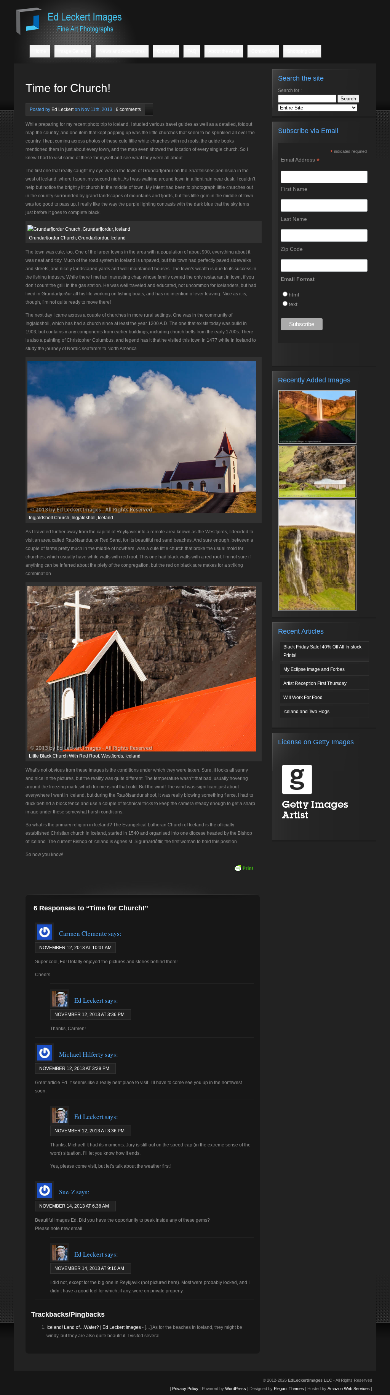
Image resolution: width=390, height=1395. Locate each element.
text (293, 304)
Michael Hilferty (81, 1054)
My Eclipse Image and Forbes (314, 669)
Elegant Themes (289, 1388)
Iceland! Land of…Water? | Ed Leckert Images (93, 1327)
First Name (294, 189)
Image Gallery (72, 51)
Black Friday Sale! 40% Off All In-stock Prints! (322, 651)
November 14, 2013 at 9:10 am (89, 1268)
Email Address (300, 159)
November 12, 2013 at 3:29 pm (74, 1068)
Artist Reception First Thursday (315, 683)
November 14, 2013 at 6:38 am (74, 1206)
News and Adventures (122, 51)
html (294, 295)
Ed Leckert (62, 109)
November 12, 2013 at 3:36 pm (89, 1014)
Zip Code (292, 249)
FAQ (191, 51)
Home (40, 51)
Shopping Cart (302, 51)
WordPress (235, 1388)
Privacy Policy (185, 1388)
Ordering (166, 51)
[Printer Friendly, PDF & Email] (243, 867)
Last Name (294, 219)
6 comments (128, 109)
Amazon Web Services (349, 1388)
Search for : (290, 90)
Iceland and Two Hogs (306, 711)
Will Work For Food (303, 697)
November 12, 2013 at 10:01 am (75, 947)
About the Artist (223, 51)
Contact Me (263, 51)
